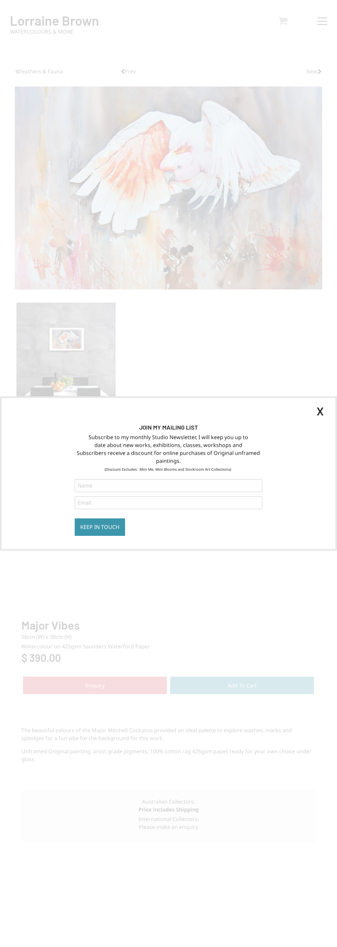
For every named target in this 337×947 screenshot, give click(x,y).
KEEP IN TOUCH (99, 527)
